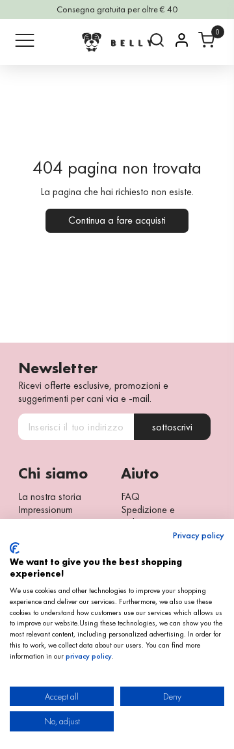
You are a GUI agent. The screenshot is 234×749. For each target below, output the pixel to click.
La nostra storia (49, 496)
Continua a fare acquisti (117, 220)
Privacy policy (198, 535)
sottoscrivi (172, 427)
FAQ (130, 496)
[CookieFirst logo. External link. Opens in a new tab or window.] (15, 548)
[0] (206, 40)
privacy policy (89, 656)
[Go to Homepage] (117, 42)
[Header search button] (157, 40)
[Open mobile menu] (24, 40)
